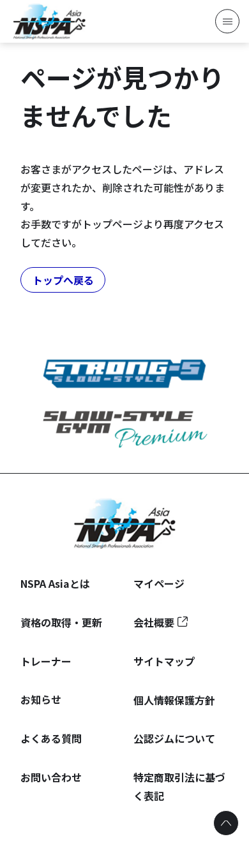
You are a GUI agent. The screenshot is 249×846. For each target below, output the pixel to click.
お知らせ (40, 699)
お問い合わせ (51, 777)
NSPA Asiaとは (55, 583)
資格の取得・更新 (61, 622)
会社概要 (153, 622)
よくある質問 (51, 738)
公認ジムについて (174, 738)
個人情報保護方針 (174, 700)
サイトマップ (164, 661)
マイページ (159, 583)
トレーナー (46, 661)
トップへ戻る (63, 280)
